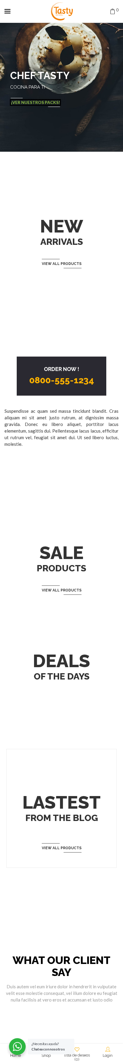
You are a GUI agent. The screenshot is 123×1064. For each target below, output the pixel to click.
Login (108, 1055)
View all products (62, 264)
